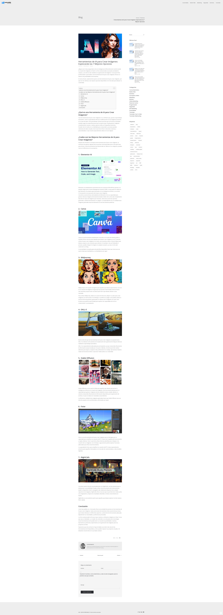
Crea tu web (132, 133)
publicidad (132, 158)
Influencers (137, 142)
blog (137, 124)
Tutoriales (218, 2)
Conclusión (82, 107)
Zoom (136, 169)
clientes (138, 126)
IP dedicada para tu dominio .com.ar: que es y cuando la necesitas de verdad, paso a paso (139, 45)
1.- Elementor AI (83, 94)
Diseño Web (192, 2)
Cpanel (140, 131)
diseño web (138, 133)
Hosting (131, 142)
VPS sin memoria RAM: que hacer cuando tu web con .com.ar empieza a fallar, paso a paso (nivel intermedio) (139, 79)
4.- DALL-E (82, 100)
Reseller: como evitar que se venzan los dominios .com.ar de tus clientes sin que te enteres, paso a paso (139, 71)
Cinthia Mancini (86, 66)
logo (136, 147)
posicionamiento (137, 156)
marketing (132, 149)
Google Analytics (133, 140)
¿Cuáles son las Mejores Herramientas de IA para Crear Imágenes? (97, 92)
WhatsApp (132, 167)
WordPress (138, 167)
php (131, 156)
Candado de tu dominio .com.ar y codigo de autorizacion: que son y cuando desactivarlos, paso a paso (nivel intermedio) (139, 53)
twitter (141, 165)
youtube (131, 169)
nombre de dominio (133, 151)
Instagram (132, 144)
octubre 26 (80, 66)
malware (140, 147)
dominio (131, 135)
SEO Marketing (133, 108)
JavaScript (138, 144)
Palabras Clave (139, 153)
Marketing (199, 2)
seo (136, 163)
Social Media (185, 2)
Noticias (142, 18)
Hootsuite (140, 140)
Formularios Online (134, 95)
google (131, 138)
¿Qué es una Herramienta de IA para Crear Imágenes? (93, 90)
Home (137, 18)
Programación (133, 105)
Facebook (141, 135)
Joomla (131, 147)
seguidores (138, 160)
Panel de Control (133, 103)
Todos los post (100, 555)
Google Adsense (138, 138)
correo (137, 129)
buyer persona (132, 126)
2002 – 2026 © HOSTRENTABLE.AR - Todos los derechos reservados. (89, 612)
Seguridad (205, 2)
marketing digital (139, 149)
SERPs (131, 165)
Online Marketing (133, 101)
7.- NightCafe (82, 105)
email (136, 135)
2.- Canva (81, 96)
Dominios (212, 2)
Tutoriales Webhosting (135, 116)
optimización (132, 153)
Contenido (132, 129)
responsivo (132, 160)
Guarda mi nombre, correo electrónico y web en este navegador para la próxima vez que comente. (99, 575)
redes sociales (138, 158)
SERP (140, 163)
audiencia (132, 124)
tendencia (136, 165)
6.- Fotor (81, 103)
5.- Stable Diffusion (84, 102)
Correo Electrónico (134, 90)
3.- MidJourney (83, 98)
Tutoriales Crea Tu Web (135, 114)
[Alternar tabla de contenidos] (113, 88)
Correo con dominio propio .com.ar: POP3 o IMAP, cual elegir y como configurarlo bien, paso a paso (139, 62)
